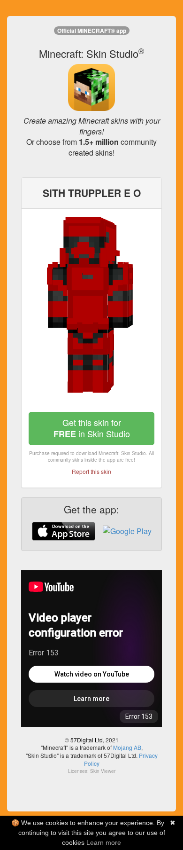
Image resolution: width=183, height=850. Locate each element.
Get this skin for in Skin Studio (91, 428)
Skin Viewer (102, 771)
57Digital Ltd (86, 740)
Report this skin (91, 471)
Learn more (103, 842)
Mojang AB (127, 747)
